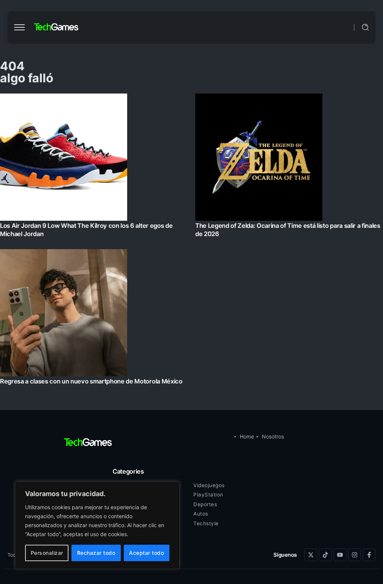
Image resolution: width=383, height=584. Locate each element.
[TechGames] (56, 27)
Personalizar (47, 553)
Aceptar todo (146, 553)
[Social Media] (310, 554)
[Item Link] (191, 241)
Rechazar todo (96, 553)
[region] (97, 525)
